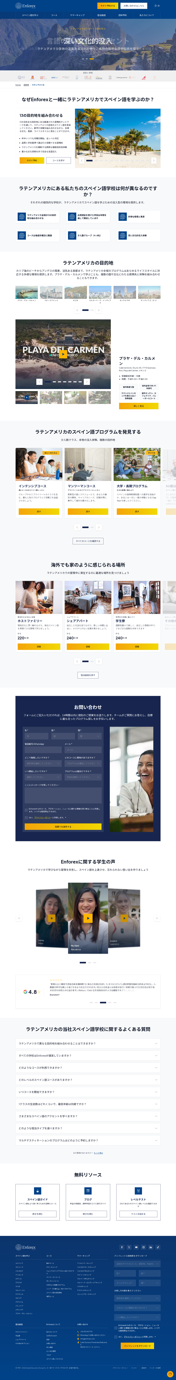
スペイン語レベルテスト (54, 1359)
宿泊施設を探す (88, 675)
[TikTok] (158, 1247)
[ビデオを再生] (63, 354)
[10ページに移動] (137, 160)
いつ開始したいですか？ (36, 771)
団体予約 (123, 15)
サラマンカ (19, 1294)
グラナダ (18, 1283)
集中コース (50, 1263)
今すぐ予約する (108, 5)
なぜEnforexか (51, 1336)
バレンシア (19, 1306)
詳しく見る (139, 406)
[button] (88, 1043)
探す (39, 511)
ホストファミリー (21, 1332)
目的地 (26, 85)
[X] (129, 1247)
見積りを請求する (63, 826)
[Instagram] (143, 1247)
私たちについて (147, 15)
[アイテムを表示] (26, 397)
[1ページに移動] (83, 59)
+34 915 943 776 (86, 1332)
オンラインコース (52, 1281)
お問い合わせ (51, 1343)
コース (54, 15)
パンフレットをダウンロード (137, 1346)
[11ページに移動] (142, 160)
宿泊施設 (101, 15)
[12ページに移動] (147, 160)
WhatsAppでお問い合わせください (92, 1335)
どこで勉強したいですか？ (37, 757)
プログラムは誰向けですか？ (78, 771)
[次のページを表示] (153, 161)
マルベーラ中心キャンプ (85, 1279)
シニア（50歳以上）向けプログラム (59, 1289)
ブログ (48, 1355)
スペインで (19, 1263)
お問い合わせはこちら (134, 5)
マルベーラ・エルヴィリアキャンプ (89, 1283)
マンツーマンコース (53, 1277)
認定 (47, 1340)
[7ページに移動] (121, 160)
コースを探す (58, 160)
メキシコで (19, 1310)
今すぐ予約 (32, 160)
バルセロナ (19, 1271)
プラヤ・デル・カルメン (23, 1314)
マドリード (19, 1267)
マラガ (17, 1286)
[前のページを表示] (81, 161)
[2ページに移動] (88, 59)
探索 (39, 646)
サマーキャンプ (77, 15)
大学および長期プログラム (55, 1285)
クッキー (134, 1368)
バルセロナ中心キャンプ (85, 1271)
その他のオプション (22, 1343)
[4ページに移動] (106, 160)
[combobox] (157, 6)
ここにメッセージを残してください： (42, 785)
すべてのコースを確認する (88, 541)
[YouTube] (136, 1247)
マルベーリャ (20, 1290)
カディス (18, 1279)
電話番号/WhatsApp (34, 744)
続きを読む (37, 1214)
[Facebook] (121, 1247)
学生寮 (17, 1336)
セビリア (18, 1298)
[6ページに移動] (116, 160)
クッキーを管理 (155, 1368)
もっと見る (98, 1153)
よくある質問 (51, 1351)
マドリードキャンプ (84, 1275)
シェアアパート (20, 1340)
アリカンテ (19, 1275)
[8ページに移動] (127, 160)
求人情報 (49, 1347)
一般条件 (143, 1368)
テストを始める (138, 1214)
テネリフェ (19, 1302)
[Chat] (170, 1374)
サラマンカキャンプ (84, 1290)
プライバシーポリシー (133, 1337)
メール (68, 744)
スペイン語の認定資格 (54, 1293)
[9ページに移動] (132, 160)
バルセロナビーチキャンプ (86, 1267)
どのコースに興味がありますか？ (80, 757)
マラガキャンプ (82, 1286)
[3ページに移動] (93, 59)
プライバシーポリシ (42, 817)
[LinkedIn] (150, 1247)
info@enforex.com (87, 1339)
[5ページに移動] (111, 160)
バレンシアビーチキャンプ (86, 1294)
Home (18, 85)
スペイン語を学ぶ (30, 15)
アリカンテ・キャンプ (85, 1263)
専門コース (50, 1297)
